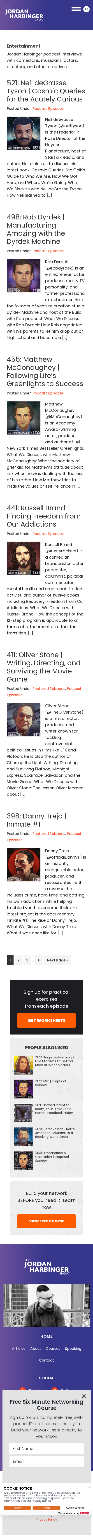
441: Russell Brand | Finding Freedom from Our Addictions (44, 516)
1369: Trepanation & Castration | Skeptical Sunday (52, 1157)
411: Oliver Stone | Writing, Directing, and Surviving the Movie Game (44, 667)
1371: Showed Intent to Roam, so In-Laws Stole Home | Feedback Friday (54, 1109)
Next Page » (57, 961)
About (35, 1348)
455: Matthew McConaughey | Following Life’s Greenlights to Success (45, 372)
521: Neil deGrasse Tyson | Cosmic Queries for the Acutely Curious (46, 91)
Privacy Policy (46, 1519)
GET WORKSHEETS (46, 1020)
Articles (19, 1348)
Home (46, 1336)
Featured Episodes (49, 688)
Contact (46, 1360)
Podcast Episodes (48, 108)
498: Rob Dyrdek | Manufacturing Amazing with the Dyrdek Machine (36, 229)
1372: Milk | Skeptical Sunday (50, 1083)
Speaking (73, 1348)
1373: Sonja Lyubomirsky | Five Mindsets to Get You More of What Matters (54, 1061)
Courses (53, 1348)
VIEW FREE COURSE (46, 1221)
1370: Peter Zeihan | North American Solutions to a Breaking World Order (55, 1133)
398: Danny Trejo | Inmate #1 (36, 820)
